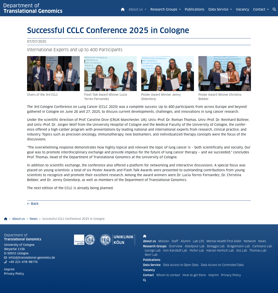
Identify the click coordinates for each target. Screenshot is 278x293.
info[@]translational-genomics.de (32, 257)
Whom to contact (168, 275)
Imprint (9, 269)
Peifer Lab (197, 250)
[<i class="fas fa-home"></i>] (5, 219)
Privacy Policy (14, 274)
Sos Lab (242, 250)
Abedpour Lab (195, 246)
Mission (164, 241)
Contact (148, 275)
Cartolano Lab (262, 246)
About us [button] (136, 9)
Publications (194, 9)
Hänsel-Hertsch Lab (220, 250)
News (33, 219)
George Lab (153, 250)
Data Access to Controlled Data (222, 265)
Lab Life (199, 241)
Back (34, 204)
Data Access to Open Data (180, 265)
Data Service (152, 265)
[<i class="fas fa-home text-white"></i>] (123, 8)
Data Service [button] (218, 9)
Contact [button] (259, 9)
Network (250, 241)
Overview (175, 246)
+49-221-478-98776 (23, 262)
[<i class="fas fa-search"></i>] (274, 8)
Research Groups (154, 246)
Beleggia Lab (216, 246)
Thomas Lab (258, 250)
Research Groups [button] (164, 9)
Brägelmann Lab (239, 246)
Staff (175, 241)
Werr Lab (151, 255)
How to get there (195, 275)
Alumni (186, 241)
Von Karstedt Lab (175, 250)
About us (18, 219)
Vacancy (242, 9)
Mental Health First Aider (224, 241)
